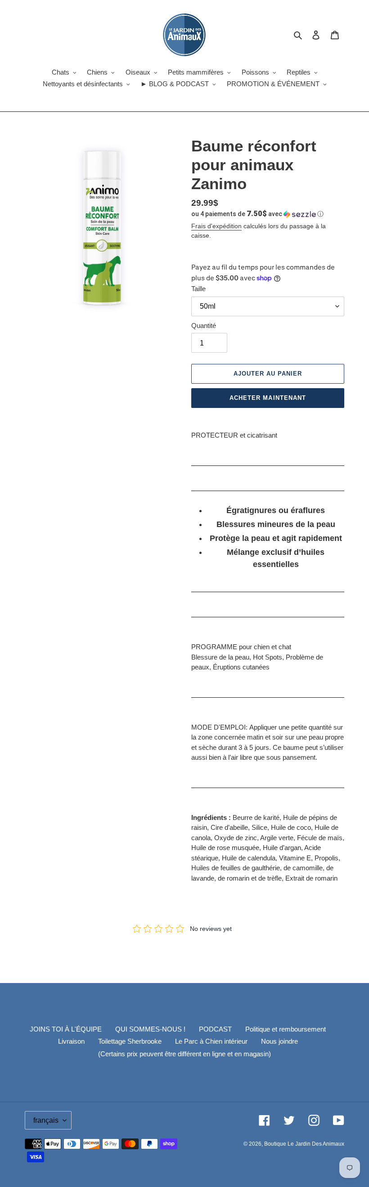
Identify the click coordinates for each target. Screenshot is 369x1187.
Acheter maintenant (268, 397)
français (45, 1120)
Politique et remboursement (285, 1029)
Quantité (203, 325)
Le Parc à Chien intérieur (211, 1041)
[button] (257, 213)
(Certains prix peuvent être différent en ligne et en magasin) (184, 1054)
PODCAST (215, 1029)
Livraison (71, 1041)
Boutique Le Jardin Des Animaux (304, 1144)
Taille (198, 288)
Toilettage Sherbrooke (130, 1041)
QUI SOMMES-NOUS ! (150, 1029)
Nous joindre (279, 1041)
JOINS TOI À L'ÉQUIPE (66, 1029)
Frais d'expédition (216, 226)
